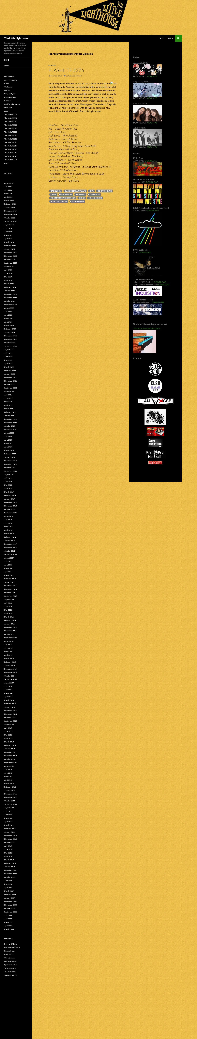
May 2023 (8, 318)
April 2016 (8, 613)
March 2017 (9, 575)
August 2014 (9, 683)
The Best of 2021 (10, 160)
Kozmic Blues (9, 951)
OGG (149, 76)
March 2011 (9, 825)
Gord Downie (66, 194)
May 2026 (8, 193)
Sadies (82, 198)
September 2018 (10, 513)
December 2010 (10, 835)
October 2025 (9, 218)
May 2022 (8, 360)
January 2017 (9, 582)
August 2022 (9, 350)
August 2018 (9, 516)
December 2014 (10, 669)
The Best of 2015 (10, 139)
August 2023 (9, 308)
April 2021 (8, 405)
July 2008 (8, 915)
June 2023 (8, 315)
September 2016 (10, 596)
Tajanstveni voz (10, 968)
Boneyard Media (10, 944)
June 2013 (8, 731)
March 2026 (9, 200)
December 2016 (10, 586)
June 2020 (8, 440)
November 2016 (10, 589)
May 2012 (8, 776)
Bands (6, 83)
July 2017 (8, 561)
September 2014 (10, 679)
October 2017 (9, 551)
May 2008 (8, 922)
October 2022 (9, 343)
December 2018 (10, 502)
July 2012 (8, 769)
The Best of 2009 (10, 118)
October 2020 (9, 426)
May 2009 (8, 884)
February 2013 (10, 745)
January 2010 (9, 867)
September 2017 (10, 554)
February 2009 (10, 894)
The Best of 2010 (10, 121)
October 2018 (9, 509)
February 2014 (10, 704)
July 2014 (8, 686)
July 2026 (8, 187)
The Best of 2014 (10, 135)
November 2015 (10, 631)
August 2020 (9, 433)
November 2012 (10, 756)
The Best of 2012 (10, 128)
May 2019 (8, 485)
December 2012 (10, 752)
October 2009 (9, 877)
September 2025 (10, 221)
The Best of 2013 (10, 132)
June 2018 (8, 523)
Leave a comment (74, 76)
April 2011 (8, 822)
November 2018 (10, 506)
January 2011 (9, 832)
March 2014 (9, 700)
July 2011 (8, 811)
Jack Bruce (80, 194)
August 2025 (9, 225)
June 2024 (8, 273)
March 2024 (9, 284)
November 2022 (10, 339)
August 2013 (9, 724)
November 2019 (10, 464)
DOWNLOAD (151, 160)
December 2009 (10, 870)
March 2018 (9, 534)
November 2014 (10, 672)
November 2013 (10, 714)
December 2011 (10, 794)
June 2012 (8, 773)
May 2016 (8, 610)
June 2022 (8, 357)
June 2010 (8, 849)
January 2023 (9, 332)
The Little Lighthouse (16, 38)
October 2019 (9, 468)
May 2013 (8, 735)
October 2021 (9, 384)
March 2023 (9, 325)
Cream (53, 194)
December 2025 (10, 211)
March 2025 (9, 242)
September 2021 (10, 388)
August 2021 (9, 391)
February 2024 (10, 287)
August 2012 (9, 766)
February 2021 (10, 412)
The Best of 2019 (10, 153)
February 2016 (10, 620)
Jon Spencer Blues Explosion (63, 198)
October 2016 (9, 593)
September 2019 (10, 471)
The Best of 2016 (10, 142)
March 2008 (9, 929)
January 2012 (9, 790)
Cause (6, 163)
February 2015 (10, 662)
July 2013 (8, 728)
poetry (6, 111)
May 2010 (8, 853)
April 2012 (8, 780)
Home (161, 38)
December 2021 (10, 377)
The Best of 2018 (10, 149)
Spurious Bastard (10, 965)
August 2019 (9, 475)
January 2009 (9, 898)
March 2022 (9, 367)
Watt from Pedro (10, 975)
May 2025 (8, 235)
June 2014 (8, 690)
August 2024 (9, 266)
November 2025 (10, 214)
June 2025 (8, 232)
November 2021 (10, 381)
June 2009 (8, 881)
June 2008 (8, 919)
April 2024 (8, 280)
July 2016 (8, 603)
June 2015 (8, 648)
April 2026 (8, 197)
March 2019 (9, 492)
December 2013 (10, 710)
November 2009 (10, 874)
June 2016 (8, 606)
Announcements (10, 80)
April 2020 (8, 447)
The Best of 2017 (10, 146)
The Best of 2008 (10, 115)
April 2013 (8, 738)
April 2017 (8, 572)
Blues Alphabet (10, 97)
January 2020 (9, 457)
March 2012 (9, 783)
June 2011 (8, 815)
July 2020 (8, 436)
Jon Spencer (94, 194)
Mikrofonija (8, 954)
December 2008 (10, 901)
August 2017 (9, 558)
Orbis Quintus (9, 958)
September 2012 (10, 763)
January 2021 (9, 416)
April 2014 (8, 697)
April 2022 (8, 363)
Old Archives (9, 76)
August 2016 (9, 599)
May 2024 (8, 277)
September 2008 (10, 912)
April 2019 (8, 488)
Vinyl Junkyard (10, 94)
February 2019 (10, 495)
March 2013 (9, 742)
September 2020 (10, 429)
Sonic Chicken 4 (95, 198)
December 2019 (10, 461)
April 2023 (8, 322)
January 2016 (9, 624)
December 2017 (10, 544)
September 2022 (10, 346)
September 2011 (10, 804)
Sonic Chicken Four (59, 201)
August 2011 (9, 808)
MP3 (155, 76)
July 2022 (8, 353)
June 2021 (8, 398)
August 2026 (9, 183)
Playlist (52, 65)
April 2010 (8, 856)
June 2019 (8, 481)
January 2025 (9, 249)
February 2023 (10, 329)
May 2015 (8, 651)
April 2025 (8, 239)
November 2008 (10, 905)
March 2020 (9, 450)
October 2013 (9, 717)
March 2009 (9, 891)
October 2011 (9, 801)
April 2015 (8, 655)
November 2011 (10, 797)
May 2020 (8, 443)
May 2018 (8, 527)
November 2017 (10, 547)
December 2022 (10, 336)
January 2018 (9, 540)
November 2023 (10, 298)
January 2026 (9, 207)
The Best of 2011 (10, 125)
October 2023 (9, 301)
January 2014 (9, 707)
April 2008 (8, 926)
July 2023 (8, 311)
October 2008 (9, 908)
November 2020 (10, 422)
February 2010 (10, 863)
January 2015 (9, 665)
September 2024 (10, 263)
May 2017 (8, 568)
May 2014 (8, 693)
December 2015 (10, 627)
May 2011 (8, 818)
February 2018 (10, 537)
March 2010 (9, 860)
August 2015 (9, 641)
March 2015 (9, 658)
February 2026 (10, 204)
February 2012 (10, 787)
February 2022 (10, 370)
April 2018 (8, 530)
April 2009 (8, 887)
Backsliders (56, 191)
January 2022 (9, 374)
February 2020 (10, 454)
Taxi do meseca (10, 972)
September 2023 (10, 304)
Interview (8, 108)
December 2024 (10, 252)
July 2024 (8, 270)
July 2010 (8, 846)
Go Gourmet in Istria (12, 947)
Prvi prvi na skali (10, 961)
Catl (92, 191)
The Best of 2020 (10, 156)
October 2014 (9, 676)
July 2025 (8, 228)
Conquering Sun (105, 191)
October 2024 (9, 259)
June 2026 (8, 190)
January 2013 (9, 749)
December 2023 (10, 294)
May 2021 (8, 402)
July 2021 (8, 395)
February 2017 (10, 579)
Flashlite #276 (66, 70)
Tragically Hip (77, 201)
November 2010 (10, 839)
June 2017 (8, 565)
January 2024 (9, 291)
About (170, 38)
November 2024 (10, 256)
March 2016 (9, 617)
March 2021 (9, 409)
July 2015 (8, 645)
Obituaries (8, 87)
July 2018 (8, 520)
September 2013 (10, 721)
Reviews (7, 101)
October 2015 (9, 634)
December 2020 (10, 419)
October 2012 (9, 759)
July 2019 (8, 478)
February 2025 (10, 245)
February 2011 (10, 828)
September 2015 (10, 638)
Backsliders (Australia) (75, 191)
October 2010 (9, 842)
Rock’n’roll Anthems (12, 104)
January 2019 (9, 499)
